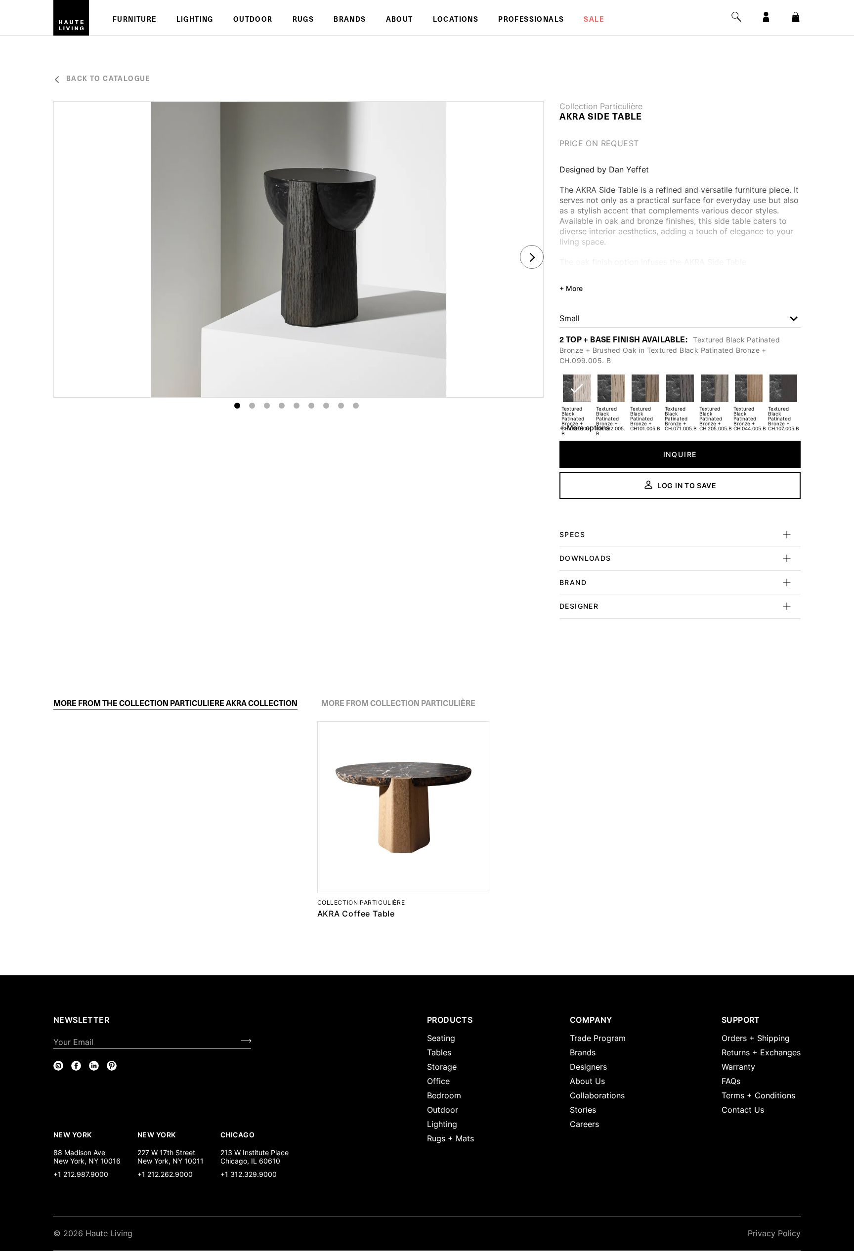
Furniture (135, 20)
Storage (442, 1067)
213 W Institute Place (254, 1152)
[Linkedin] (94, 1066)
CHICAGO (237, 1134)
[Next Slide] (532, 257)
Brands (350, 20)
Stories (583, 1110)
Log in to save (687, 485)
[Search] (736, 17)
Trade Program (598, 1038)
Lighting (195, 20)
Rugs (303, 20)
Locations (456, 20)
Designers (588, 1067)
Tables (439, 1052)
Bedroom (444, 1095)
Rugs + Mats (450, 1138)
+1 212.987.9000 (80, 1174)
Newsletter (81, 1020)
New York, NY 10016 (87, 1161)
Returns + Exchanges (761, 1052)
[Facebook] (76, 1066)
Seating (441, 1038)
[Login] (766, 17)
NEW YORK (73, 1134)
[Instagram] (58, 1066)
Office (438, 1081)
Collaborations (597, 1095)
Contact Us (743, 1110)
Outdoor (253, 20)
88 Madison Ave (79, 1152)
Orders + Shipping (756, 1038)
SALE (594, 20)
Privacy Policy (774, 1233)
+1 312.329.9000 (248, 1174)
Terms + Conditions (758, 1095)
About (399, 20)
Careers (584, 1124)
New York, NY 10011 (170, 1161)
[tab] (175, 703)
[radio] (576, 395)
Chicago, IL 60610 (250, 1161)
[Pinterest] (112, 1066)
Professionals (531, 20)
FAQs (731, 1081)
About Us (587, 1081)
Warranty (738, 1067)
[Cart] (796, 17)
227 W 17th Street (166, 1152)
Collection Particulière (600, 106)
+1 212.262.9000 (165, 1174)
